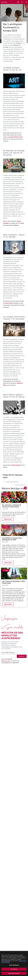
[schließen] (27, 486)
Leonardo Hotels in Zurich (15, 137)
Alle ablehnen (14, 969)
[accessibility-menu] (25, 488)
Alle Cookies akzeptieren (14, 973)
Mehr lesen (8, 519)
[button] (18, 2)
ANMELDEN (21, 656)
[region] (14, 963)
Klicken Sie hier (5, 661)
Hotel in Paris (8, 303)
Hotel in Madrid (16, 465)
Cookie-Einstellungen (14, 965)
